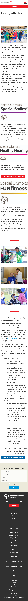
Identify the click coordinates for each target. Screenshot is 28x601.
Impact (14, 523)
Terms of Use (14, 586)
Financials (14, 526)
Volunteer (14, 540)
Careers (14, 582)
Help (14, 570)
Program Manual (14, 559)
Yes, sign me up (14, 484)
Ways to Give (14, 538)
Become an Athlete (14, 535)
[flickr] (17, 501)
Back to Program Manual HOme (12, 457)
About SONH (14, 513)
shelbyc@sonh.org (12, 338)
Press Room (14, 521)
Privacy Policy (14, 584)
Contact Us (14, 573)
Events (14, 549)
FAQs (14, 576)
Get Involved (14, 533)
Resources (14, 556)
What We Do (14, 545)
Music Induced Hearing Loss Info (13, 176)
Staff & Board (14, 516)
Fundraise (14, 543)
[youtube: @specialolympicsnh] (21, 501)
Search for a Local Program (14, 564)
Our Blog (14, 518)
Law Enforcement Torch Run (14, 566)
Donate (14, 6)
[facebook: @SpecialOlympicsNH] (7, 501)
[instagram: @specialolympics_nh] (14, 501)
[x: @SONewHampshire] (10, 501)
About (14, 511)
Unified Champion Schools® (14, 561)
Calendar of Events (14, 552)
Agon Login (14, 580)
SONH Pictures (14, 528)
